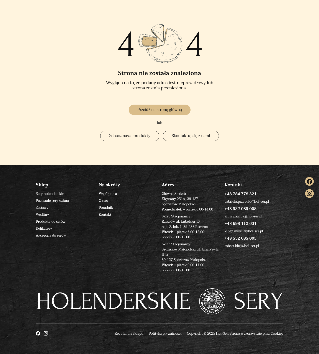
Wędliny (42, 215)
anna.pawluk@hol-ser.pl (243, 216)
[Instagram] (309, 193)
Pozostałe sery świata (52, 201)
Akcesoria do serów (51, 235)
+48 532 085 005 (241, 238)
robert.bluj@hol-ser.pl (242, 246)
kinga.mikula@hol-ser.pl (244, 231)
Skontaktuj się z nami (191, 135)
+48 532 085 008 (241, 209)
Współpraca (108, 194)
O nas (103, 201)
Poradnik (106, 208)
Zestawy (42, 208)
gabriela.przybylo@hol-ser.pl (247, 201)
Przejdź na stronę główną (159, 109)
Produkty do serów (50, 222)
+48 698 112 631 (241, 224)
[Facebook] (309, 181)
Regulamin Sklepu (129, 333)
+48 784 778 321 (241, 194)
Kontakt (105, 215)
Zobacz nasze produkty (129, 135)
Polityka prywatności (165, 333)
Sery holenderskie (50, 194)
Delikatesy (44, 228)
